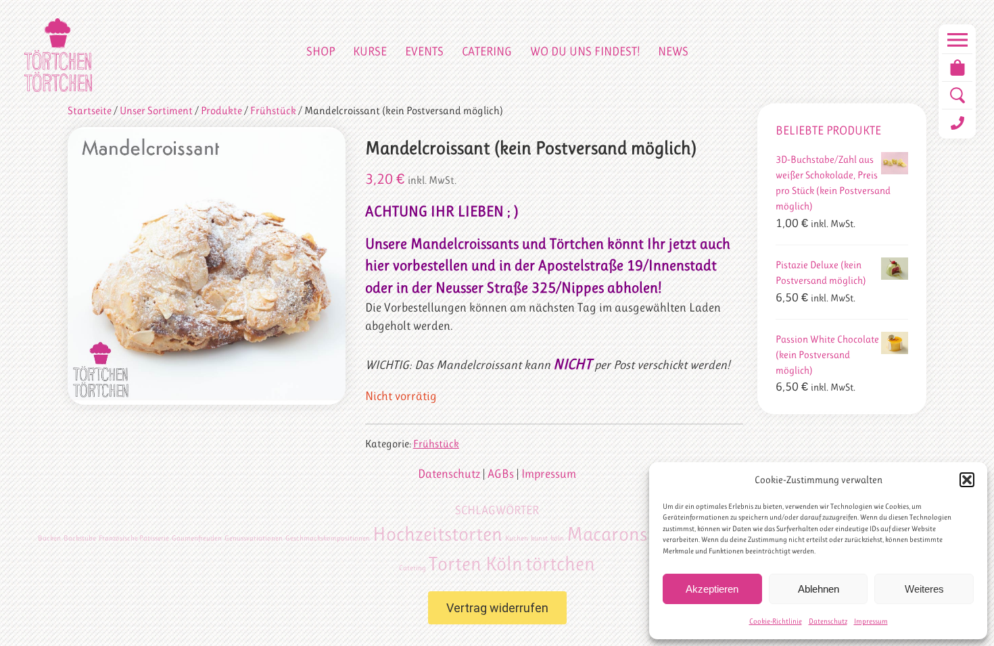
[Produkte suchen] (957, 95)
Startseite (90, 111)
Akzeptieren (712, 589)
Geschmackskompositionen (327, 538)
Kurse (370, 51)
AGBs (501, 473)
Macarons (607, 533)
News (673, 51)
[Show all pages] (957, 39)
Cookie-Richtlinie (775, 621)
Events (424, 51)
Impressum (871, 621)
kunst (539, 538)
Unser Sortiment (156, 111)
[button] (967, 480)
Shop (320, 51)
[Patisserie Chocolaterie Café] (58, 55)
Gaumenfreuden (197, 538)
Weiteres (924, 589)
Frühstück (273, 111)
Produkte (221, 111)
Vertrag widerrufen (497, 608)
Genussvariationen (253, 538)
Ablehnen (818, 589)
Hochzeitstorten (437, 533)
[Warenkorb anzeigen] (957, 67)
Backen (49, 538)
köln (557, 538)
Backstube (80, 538)
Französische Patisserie (134, 538)
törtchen (560, 563)
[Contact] (957, 122)
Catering (487, 51)
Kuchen (516, 538)
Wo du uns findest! (585, 51)
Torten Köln (476, 563)
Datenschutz (828, 621)
